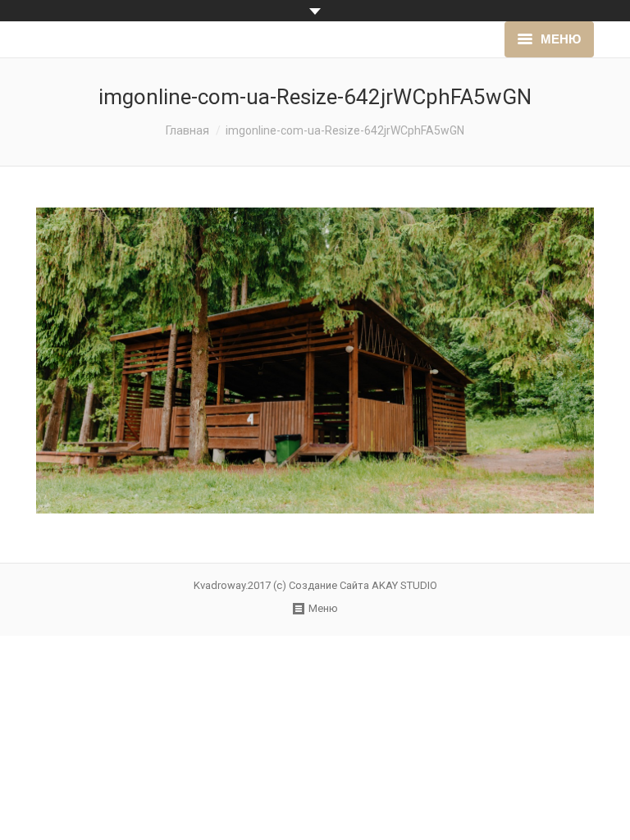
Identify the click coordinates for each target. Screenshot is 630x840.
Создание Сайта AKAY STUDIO (363, 585)
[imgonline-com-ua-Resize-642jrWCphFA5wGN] (315, 361)
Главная (187, 130)
